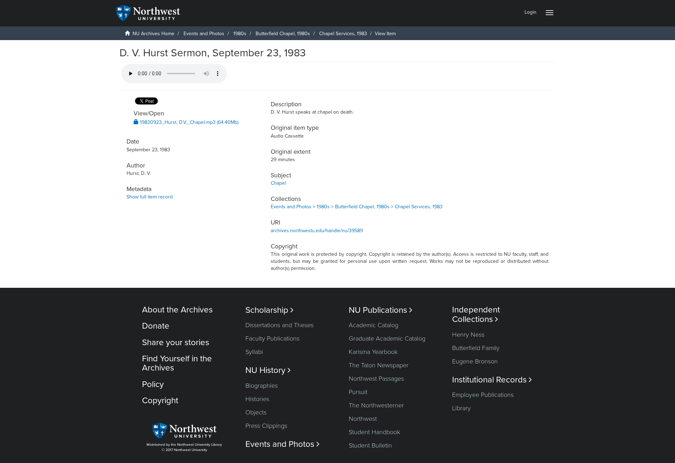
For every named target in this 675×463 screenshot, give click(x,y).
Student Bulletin (370, 445)
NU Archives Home (153, 34)
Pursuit (358, 392)
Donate (155, 326)
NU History (268, 370)
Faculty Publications (272, 338)
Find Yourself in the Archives (177, 363)
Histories (257, 399)
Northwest (363, 419)
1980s (239, 34)
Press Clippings (266, 426)
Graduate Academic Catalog (387, 338)
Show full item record (150, 197)
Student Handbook (374, 432)
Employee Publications (483, 395)
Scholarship (269, 310)
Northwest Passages (376, 378)
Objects (255, 412)
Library (461, 408)
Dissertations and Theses (279, 325)
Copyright (160, 400)
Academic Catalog (373, 325)
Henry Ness (468, 334)
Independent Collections (476, 314)
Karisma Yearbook (373, 352)
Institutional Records (492, 380)
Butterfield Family (476, 348)
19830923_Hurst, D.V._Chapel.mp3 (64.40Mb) (188, 122)
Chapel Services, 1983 (343, 34)
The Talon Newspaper (379, 365)
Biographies (261, 385)
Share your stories (175, 342)
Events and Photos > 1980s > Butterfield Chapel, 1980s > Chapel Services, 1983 (357, 207)
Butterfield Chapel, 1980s (283, 34)
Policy (153, 384)
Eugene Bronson (475, 361)
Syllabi (254, 352)
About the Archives (177, 310)
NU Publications (380, 310)
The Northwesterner (376, 405)
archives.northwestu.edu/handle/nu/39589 (317, 231)
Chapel (278, 183)
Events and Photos (204, 34)
